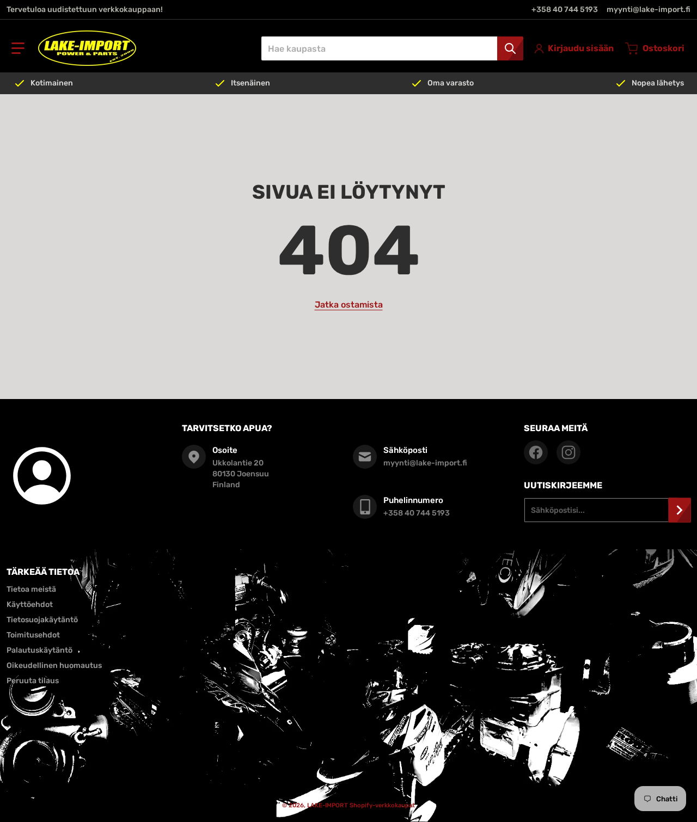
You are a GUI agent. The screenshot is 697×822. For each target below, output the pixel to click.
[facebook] (536, 452)
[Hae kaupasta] (510, 48)
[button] (18, 48)
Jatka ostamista (349, 304)
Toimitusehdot (33, 635)
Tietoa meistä (31, 589)
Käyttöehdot (30, 604)
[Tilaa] (679, 510)
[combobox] (392, 48)
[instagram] (568, 452)
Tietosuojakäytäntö (42, 619)
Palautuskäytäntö (39, 650)
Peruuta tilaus (33, 680)
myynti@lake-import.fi (648, 9)
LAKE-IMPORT (327, 805)
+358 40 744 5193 (564, 9)
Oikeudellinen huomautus (54, 665)
